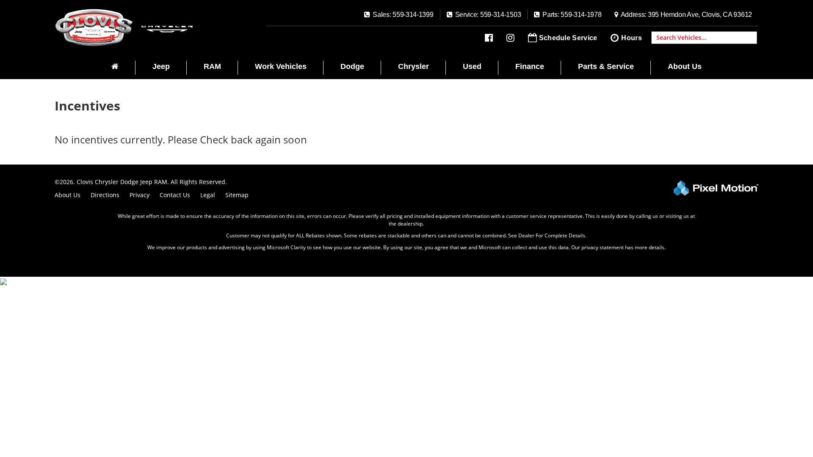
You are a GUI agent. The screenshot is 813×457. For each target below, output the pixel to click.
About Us (685, 66)
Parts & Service (606, 66)
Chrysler (413, 66)
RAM (212, 66)
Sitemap (237, 195)
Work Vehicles (281, 66)
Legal (207, 195)
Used (472, 66)
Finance (529, 66)
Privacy (139, 195)
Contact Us (175, 195)
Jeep (161, 66)
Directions (105, 195)
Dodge (352, 66)
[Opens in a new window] (489, 38)
